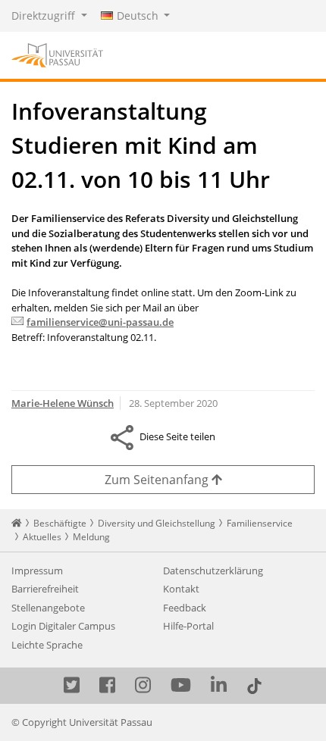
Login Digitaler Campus (63, 626)
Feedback (184, 607)
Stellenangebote (48, 607)
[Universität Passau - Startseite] (57, 54)
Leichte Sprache (47, 645)
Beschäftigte (59, 523)
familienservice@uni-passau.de (100, 322)
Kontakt (181, 589)
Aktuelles (42, 536)
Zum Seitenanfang (158, 479)
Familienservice (260, 523)
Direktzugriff (44, 15)
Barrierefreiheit (45, 589)
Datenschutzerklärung (213, 570)
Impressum (37, 570)
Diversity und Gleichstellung (156, 523)
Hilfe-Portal (188, 626)
